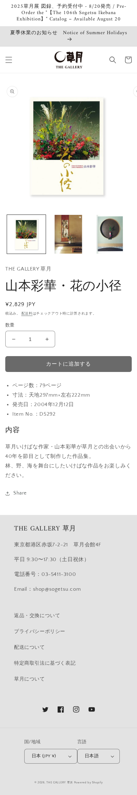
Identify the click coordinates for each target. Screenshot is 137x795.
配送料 (27, 314)
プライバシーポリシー (39, 631)
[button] (9, 60)
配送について (29, 647)
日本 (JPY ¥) (44, 755)
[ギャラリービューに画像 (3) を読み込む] (110, 234)
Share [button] (20, 493)
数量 (10, 325)
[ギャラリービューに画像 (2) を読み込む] (68, 234)
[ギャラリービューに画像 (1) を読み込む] (26, 234)
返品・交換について (37, 616)
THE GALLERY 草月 (59, 782)
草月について (29, 679)
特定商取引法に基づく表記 (45, 663)
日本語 (92, 755)
